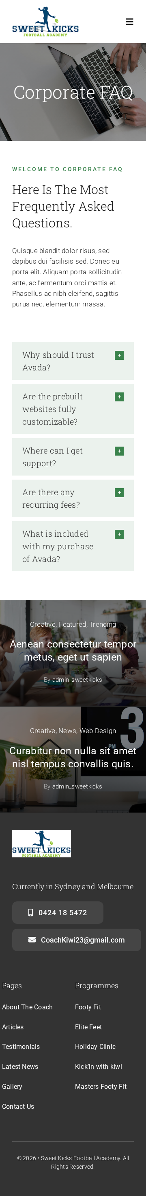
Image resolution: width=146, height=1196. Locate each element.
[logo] (45, 9)
